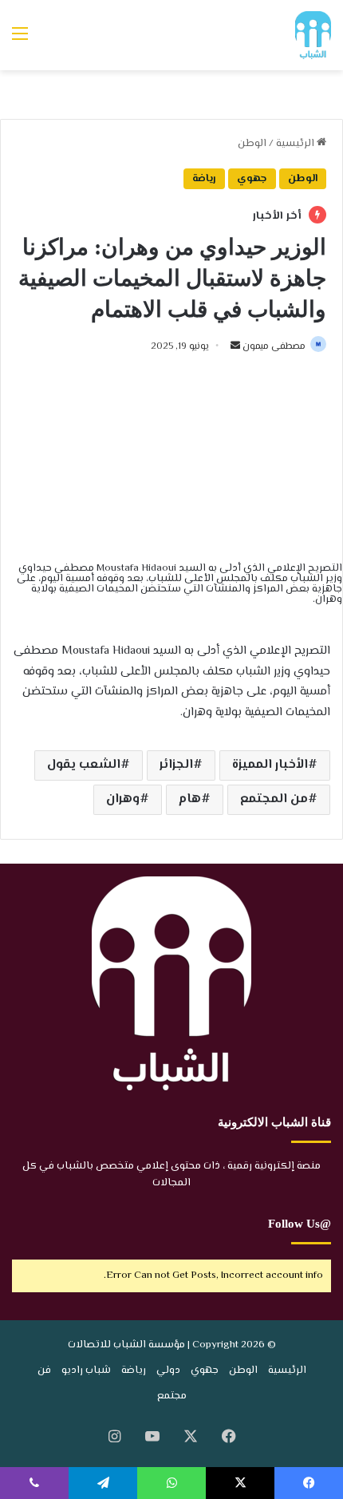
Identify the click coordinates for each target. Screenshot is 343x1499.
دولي (168, 1370)
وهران (123, 799)
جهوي (252, 179)
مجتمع (172, 1396)
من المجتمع (274, 799)
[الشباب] (313, 35)
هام (190, 799)
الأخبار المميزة (270, 765)
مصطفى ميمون (274, 346)
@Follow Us (299, 1223)
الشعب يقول (83, 765)
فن (44, 1370)
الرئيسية (296, 144)
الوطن (252, 144)
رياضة (204, 179)
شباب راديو (86, 1370)
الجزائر (176, 765)
